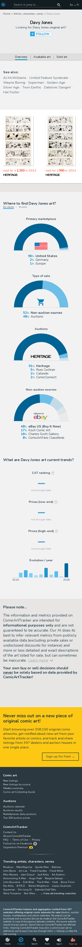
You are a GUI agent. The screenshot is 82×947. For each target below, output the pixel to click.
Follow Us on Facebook (17, 843)
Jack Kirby (43, 874)
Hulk (55, 882)
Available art (41, 57)
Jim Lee (23, 871)
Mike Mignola (24, 867)
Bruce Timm (68, 882)
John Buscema (11, 882)
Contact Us (9, 832)
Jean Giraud (27, 874)
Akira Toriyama (12, 893)
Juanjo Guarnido (61, 886)
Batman (56, 867)
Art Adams (58, 874)
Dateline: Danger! (57, 87)
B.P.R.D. (21, 886)
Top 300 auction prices (16, 818)
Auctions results (13, 810)
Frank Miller (56, 871)
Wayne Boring (14, 82)
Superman (36, 82)
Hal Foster (11, 92)
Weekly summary (13, 788)
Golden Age (56, 82)
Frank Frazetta (38, 871)
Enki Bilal (28, 882)
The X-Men (43, 882)
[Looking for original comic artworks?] (3, 4)
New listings (10, 780)
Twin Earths (31, 87)
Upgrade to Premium (15, 847)
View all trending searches (59, 893)
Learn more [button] (55, 930)
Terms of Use (20, 839)
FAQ (5, 839)
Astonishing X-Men (14, 878)
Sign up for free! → (60, 756)
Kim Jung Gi (25, 889)
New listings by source (16, 784)
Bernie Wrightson (39, 886)
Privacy (36, 839)
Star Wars (29, 893)
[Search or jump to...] (58, 4)
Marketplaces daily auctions (19, 814)
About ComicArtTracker (17, 836)
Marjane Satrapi (54, 878)
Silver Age (11, 87)
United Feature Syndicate (48, 77)
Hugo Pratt (35, 878)
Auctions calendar (14, 806)
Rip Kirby (8, 886)
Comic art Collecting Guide (19, 792)
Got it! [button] (41, 940)
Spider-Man (42, 867)
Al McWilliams (14, 77)
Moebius (8, 867)
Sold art (62, 57)
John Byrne (9, 871)
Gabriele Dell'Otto (45, 889)
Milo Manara (10, 874)
